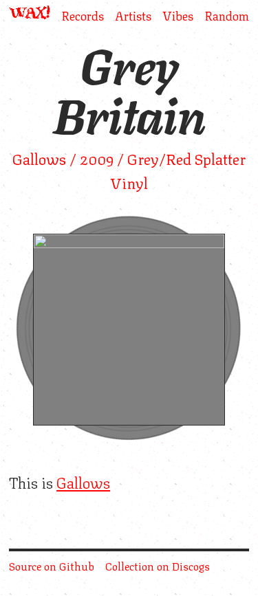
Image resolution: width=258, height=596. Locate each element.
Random (226, 14)
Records (82, 14)
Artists (133, 14)
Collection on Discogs (157, 565)
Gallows (83, 482)
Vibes (177, 14)
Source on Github (51, 565)
